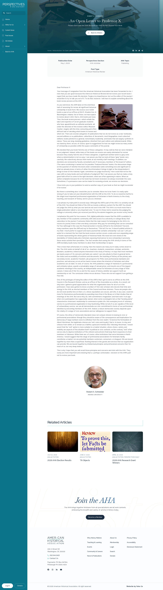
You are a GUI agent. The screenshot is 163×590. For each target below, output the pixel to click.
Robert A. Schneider (95, 16)
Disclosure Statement (134, 547)
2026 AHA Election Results (59, 460)
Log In (7, 586)
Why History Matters (94, 538)
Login (112, 547)
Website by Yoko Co (134, 586)
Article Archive (57, 50)
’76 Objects (85, 460)
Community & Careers (95, 551)
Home (49, 50)
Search (112, 551)
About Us (113, 538)
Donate (20, 586)
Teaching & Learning (94, 542)
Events (89, 547)
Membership (114, 542)
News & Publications (94, 556)
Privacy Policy (132, 538)
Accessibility (131, 542)
